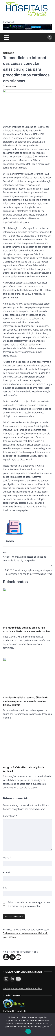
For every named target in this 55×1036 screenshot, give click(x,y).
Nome (7, 857)
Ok (28, 1031)
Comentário (10, 816)
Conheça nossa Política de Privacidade (22, 988)
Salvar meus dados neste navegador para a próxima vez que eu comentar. (29, 904)
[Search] (49, 37)
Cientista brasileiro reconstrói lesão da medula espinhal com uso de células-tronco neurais (25, 701)
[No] (51, 1024)
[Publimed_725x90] (27, 29)
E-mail (7, 872)
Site (5, 887)
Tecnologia (8, 53)
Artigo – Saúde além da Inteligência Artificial (23, 769)
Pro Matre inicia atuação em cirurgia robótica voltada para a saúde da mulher (26, 629)
